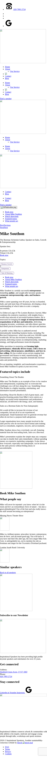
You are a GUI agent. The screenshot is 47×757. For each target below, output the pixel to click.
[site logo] (23, 62)
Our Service (15, 71)
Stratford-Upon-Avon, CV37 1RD (13, 672)
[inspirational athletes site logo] (23, 696)
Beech (20, 743)
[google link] (8, 26)
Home (7, 67)
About (7, 69)
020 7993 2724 (6, 676)
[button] (23, 377)
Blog (7, 78)
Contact (8, 76)
